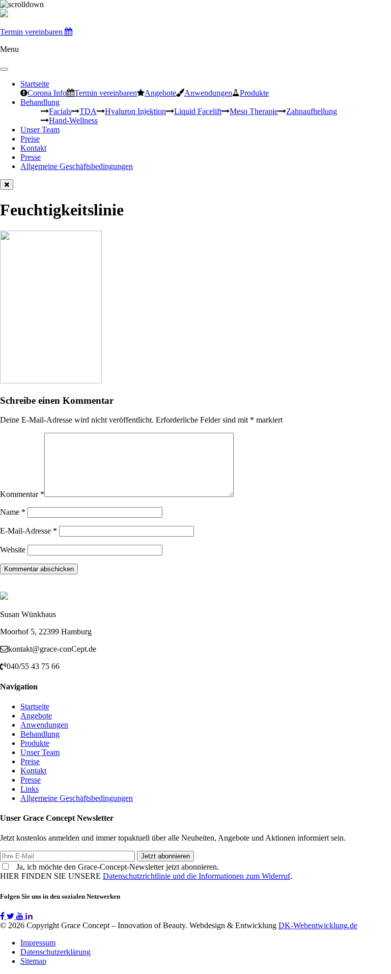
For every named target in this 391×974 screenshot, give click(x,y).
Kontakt (33, 148)
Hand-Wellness (73, 120)
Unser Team (40, 129)
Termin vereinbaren (105, 93)
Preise (30, 138)
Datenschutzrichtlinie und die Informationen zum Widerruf (196, 876)
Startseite (34, 83)
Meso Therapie (254, 111)
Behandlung (40, 102)
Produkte (254, 93)
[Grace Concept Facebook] (3, 916)
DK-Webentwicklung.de (317, 925)
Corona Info (47, 93)
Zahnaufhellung (311, 111)
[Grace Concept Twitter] (11, 916)
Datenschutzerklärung (55, 952)
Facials (60, 111)
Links (29, 789)
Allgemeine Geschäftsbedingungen (76, 166)
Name (12, 512)
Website (12, 549)
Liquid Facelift (197, 111)
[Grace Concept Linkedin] (29, 916)
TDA (88, 111)
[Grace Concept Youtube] (20, 916)
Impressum (37, 942)
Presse (30, 157)
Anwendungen (208, 93)
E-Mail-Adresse (28, 530)
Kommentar (22, 494)
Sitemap (33, 961)
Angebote (160, 93)
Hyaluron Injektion (135, 111)
